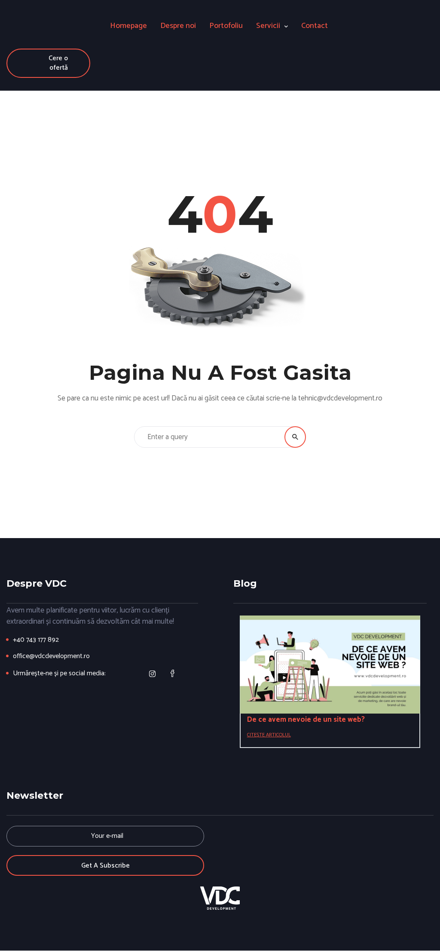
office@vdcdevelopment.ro (51, 656)
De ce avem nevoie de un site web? (306, 720)
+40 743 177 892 (36, 640)
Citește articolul (269, 735)
